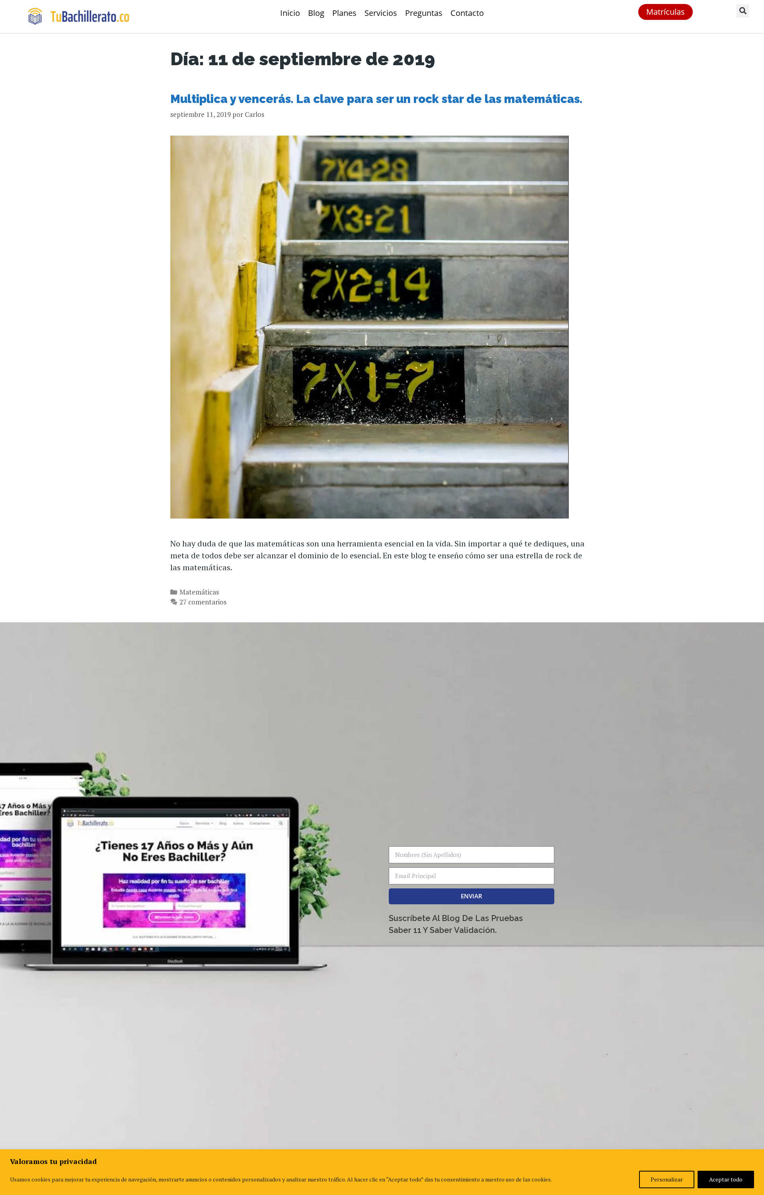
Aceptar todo (726, 1179)
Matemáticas (199, 592)
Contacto (467, 13)
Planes (344, 13)
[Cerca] (755, 1156)
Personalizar (667, 1179)
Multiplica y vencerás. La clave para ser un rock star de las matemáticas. (376, 99)
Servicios (380, 13)
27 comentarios (202, 601)
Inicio (290, 13)
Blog (316, 13)
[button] (742, 10)
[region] (382, 1172)
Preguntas (423, 13)
